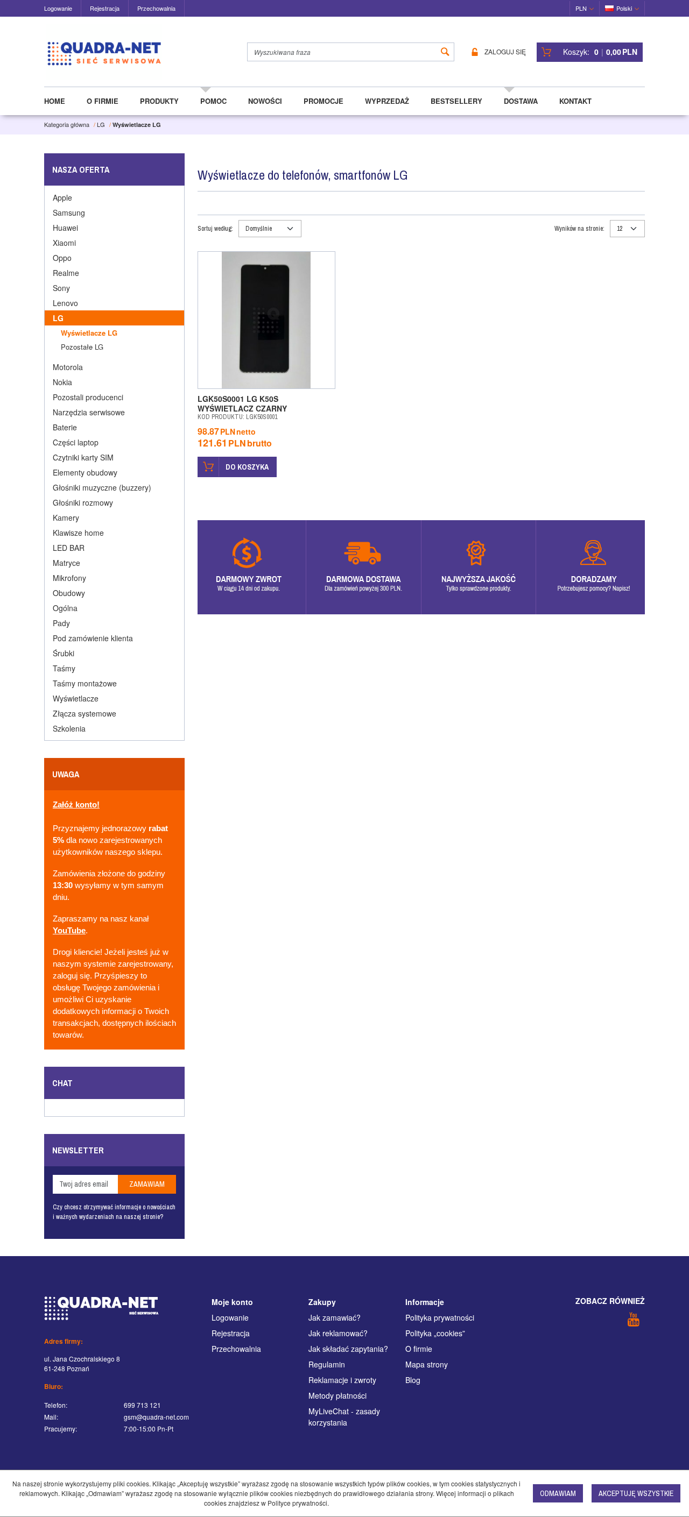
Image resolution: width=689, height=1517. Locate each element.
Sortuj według (215, 228)
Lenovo (65, 302)
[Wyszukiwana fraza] (445, 52)
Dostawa (521, 101)
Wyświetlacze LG (89, 333)
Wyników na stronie (579, 228)
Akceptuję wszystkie (636, 1493)
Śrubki (63, 653)
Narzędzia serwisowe (89, 412)
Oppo (62, 257)
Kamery (66, 517)
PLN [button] (581, 8)
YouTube (69, 930)
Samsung (69, 212)
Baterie (65, 427)
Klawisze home (78, 532)
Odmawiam (558, 1493)
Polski (624, 8)
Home (54, 101)
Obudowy (69, 592)
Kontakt (575, 101)
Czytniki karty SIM (83, 457)
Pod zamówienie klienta (93, 638)
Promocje (323, 101)
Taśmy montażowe (85, 683)
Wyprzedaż (387, 101)
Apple (62, 197)
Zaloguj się (505, 52)
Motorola (68, 366)
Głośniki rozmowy (83, 502)
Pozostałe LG (82, 347)
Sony (61, 287)
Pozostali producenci (88, 397)
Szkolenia (69, 728)
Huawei (65, 227)
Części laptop (76, 442)
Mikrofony (69, 577)
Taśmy (64, 668)
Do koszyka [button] (247, 467)
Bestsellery (456, 101)
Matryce (66, 562)
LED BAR (69, 547)
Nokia (62, 382)
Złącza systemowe (84, 713)
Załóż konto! (76, 804)
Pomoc (213, 101)
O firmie (102, 101)
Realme (66, 272)
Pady (61, 623)
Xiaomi (64, 242)
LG (58, 318)
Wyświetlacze (76, 698)
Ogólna (65, 607)
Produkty (159, 101)
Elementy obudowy (85, 472)
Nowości (265, 101)
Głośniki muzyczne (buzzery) (102, 487)
